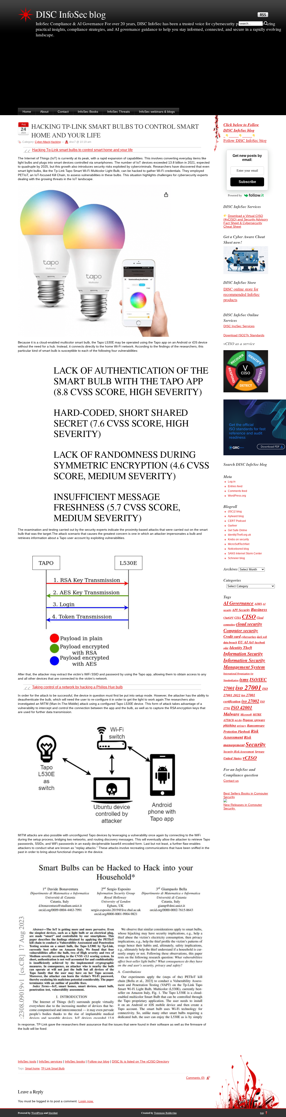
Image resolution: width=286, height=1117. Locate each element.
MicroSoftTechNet (238, 544)
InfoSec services (50, 1061)
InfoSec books (75, 1061)
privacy (241, 726)
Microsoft (246, 714)
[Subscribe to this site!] (263, 16)
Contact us (231, 780)
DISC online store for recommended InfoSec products (241, 294)
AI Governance (238, 603)
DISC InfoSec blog (71, 14)
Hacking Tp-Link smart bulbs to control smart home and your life (82, 150)
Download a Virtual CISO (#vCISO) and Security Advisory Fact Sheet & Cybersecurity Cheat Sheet (245, 221)
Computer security (240, 630)
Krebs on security (238, 539)
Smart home (32, 1068)
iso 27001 (248, 687)
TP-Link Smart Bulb (53, 1068)
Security (256, 744)
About (44, 111)
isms (244, 679)
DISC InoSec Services (238, 326)
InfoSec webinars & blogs (157, 111)
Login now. (86, 1101)
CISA (237, 618)
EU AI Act (246, 642)
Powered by (235, 195)
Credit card (232, 636)
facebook (260, 642)
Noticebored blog (238, 548)
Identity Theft (240, 647)
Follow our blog (98, 1061)
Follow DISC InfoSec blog (245, 140)
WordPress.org (237, 495)
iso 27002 (250, 701)
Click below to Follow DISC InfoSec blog (241, 127)
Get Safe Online (237, 530)
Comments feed (237, 491)
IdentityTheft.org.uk (239, 534)
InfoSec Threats (118, 111)
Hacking (56, 142)
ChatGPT (228, 618)
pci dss (238, 720)
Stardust (53, 1113)
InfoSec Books (88, 111)
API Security (241, 609)
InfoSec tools (27, 1061)
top (262, 1113)
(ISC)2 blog (235, 511)
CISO (249, 616)
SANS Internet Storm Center (245, 553)
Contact (63, 111)
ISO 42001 (241, 707)
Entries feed (235, 486)
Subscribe (247, 182)
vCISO (250, 757)
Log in (232, 481)
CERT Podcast (237, 520)
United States (232, 758)
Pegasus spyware (254, 720)
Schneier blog (236, 558)
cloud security (249, 624)
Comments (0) (195, 1078)
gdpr (226, 648)
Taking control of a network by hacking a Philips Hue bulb (77, 687)
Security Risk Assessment (238, 751)
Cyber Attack (42, 142)
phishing (229, 725)
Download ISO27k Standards (243, 335)
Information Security (243, 653)
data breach (230, 642)
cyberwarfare (249, 637)
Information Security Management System (244, 663)
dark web (262, 637)
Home (27, 111)
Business (259, 609)
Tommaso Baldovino (165, 1113)
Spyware (259, 751)
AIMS (258, 604)
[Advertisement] (143, 74)
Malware (231, 714)
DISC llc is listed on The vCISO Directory (140, 1061)
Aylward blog (236, 516)
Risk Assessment (241, 734)
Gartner (232, 525)
